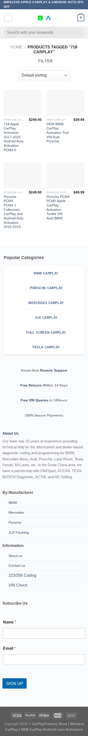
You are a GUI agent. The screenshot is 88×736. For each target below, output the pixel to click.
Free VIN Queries (34, 400)
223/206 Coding (22, 575)
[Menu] (8, 18)
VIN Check (18, 585)
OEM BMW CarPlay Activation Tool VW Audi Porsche (57, 132)
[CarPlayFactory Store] (44, 18)
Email (9, 648)
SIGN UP (14, 683)
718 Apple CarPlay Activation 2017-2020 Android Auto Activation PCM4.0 (13, 137)
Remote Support (53, 370)
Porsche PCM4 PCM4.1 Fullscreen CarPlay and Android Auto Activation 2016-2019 (13, 212)
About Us (10, 433)
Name (9, 622)
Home (16, 47)
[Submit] (78, 32)
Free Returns (31, 385)
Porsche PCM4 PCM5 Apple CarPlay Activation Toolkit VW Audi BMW (58, 207)
